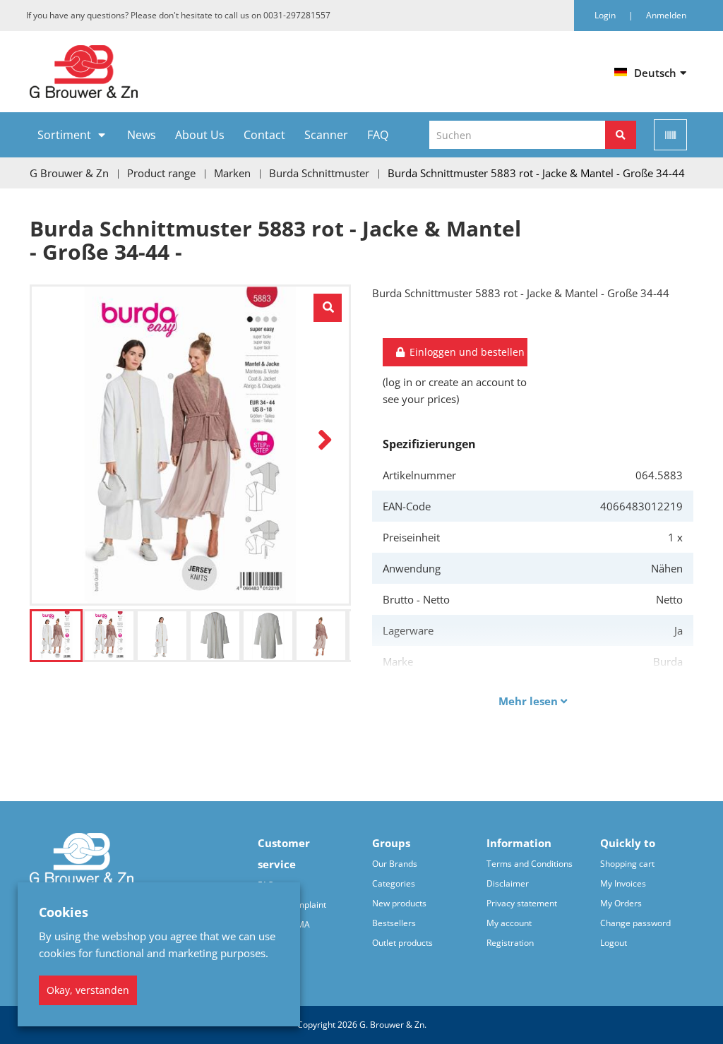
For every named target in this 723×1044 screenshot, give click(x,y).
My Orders (621, 903)
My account (509, 923)
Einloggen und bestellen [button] (466, 352)
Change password (635, 923)
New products (399, 903)
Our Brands (394, 864)
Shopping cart (627, 864)
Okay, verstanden (88, 990)
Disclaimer (507, 883)
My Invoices (623, 883)
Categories (393, 883)
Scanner (326, 135)
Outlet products (402, 943)
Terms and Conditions (529, 864)
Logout (613, 943)
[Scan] (670, 134)
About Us (200, 135)
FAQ (377, 135)
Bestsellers (394, 923)
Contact (264, 135)
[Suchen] (620, 135)
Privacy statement (521, 903)
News (141, 135)
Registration (510, 943)
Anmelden (666, 15)
